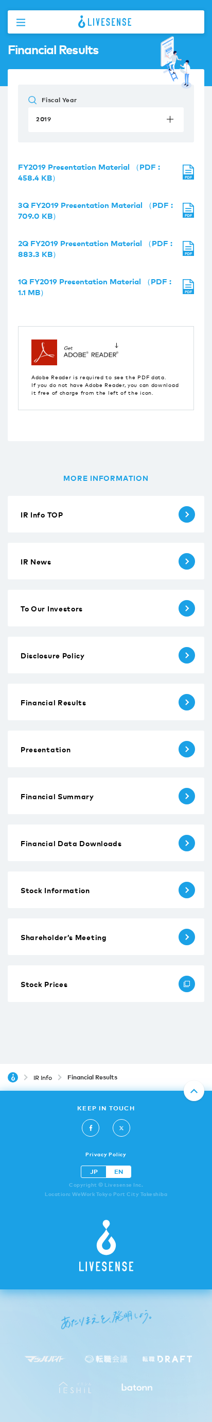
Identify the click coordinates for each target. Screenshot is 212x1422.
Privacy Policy (106, 1154)
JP (94, 1171)
